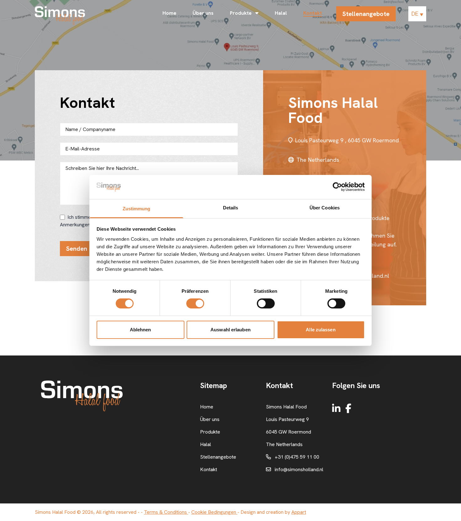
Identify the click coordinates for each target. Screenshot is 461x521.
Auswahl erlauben (230, 329)
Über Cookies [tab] (325, 207)
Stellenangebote (365, 14)
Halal (281, 13)
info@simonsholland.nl (299, 469)
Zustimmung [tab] (137, 208)
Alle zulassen (320, 329)
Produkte (241, 13)
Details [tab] (230, 207)
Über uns (203, 13)
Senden (76, 249)
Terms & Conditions (166, 512)
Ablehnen (140, 329)
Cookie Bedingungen (214, 512)
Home (169, 13)
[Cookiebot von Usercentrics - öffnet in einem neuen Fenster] (337, 187)
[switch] (195, 303)
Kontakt (312, 13)
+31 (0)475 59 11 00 (297, 457)
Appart (298, 512)
